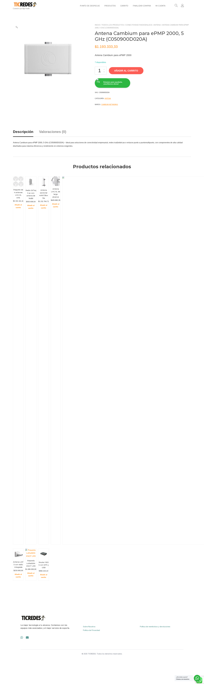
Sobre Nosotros (89, 627)
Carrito (124, 6)
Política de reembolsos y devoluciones (155, 627)
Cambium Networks (109, 104)
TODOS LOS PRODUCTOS (113, 25)
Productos (110, 6)
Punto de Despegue (90, 6)
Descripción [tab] (23, 132)
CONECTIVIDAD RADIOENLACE (138, 25)
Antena (157, 25)
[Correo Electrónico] (27, 637)
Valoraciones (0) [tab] (52, 132)
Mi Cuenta (160, 6)
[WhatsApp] (22, 637)
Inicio (97, 25)
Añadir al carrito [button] (18, 206)
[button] (16, 27)
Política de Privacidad (91, 630)
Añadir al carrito (126, 70)
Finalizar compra (142, 6)
